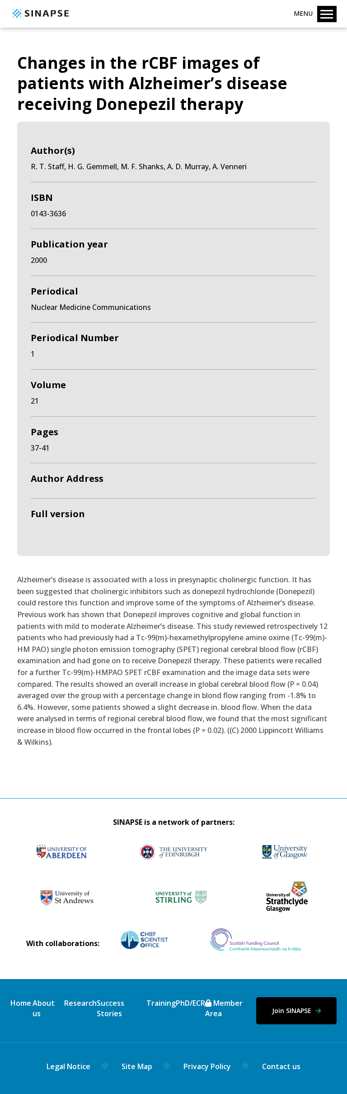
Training (161, 1003)
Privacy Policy (207, 1066)
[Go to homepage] (39, 18)
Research (80, 1003)
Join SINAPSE (292, 1010)
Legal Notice (68, 1066)
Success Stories (110, 1008)
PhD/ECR (190, 1003)
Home (20, 1003)
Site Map (137, 1066)
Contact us (281, 1066)
